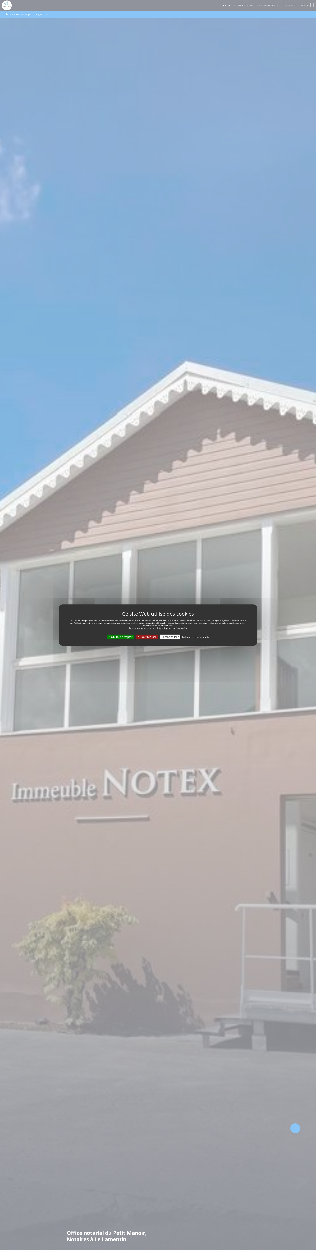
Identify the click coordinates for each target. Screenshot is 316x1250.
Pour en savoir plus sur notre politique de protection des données (158, 628)
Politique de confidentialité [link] (196, 637)
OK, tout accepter (121, 637)
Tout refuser (148, 637)
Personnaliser (170, 637)
